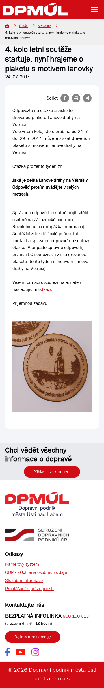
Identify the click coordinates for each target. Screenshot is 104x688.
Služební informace (24, 580)
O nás (23, 26)
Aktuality (44, 26)
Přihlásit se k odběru (52, 472)
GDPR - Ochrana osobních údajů (36, 572)
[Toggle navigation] (96, 9)
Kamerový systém (22, 564)
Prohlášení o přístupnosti (29, 589)
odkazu (45, 289)
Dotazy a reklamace (32, 637)
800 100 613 (76, 616)
